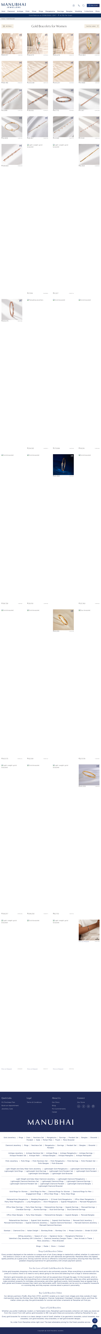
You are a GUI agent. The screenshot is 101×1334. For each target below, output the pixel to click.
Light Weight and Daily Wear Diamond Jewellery (35, 1179)
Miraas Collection (75, 1231)
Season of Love (40, 1236)
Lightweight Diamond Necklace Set (25, 1181)
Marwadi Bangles (87, 1215)
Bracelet (93, 1137)
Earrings (60, 11)
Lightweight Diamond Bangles (79, 1184)
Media (46, 1246)
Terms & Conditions (34, 1102)
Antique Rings (51, 1153)
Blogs (38, 1246)
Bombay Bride (47, 1231)
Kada (38, 1140)
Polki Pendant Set (88, 1161)
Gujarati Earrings (71, 1207)
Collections (88, 11)
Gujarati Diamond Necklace (61, 1223)
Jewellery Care (7, 1109)
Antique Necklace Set (34, 1153)
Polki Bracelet (57, 1163)
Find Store (94, 5)
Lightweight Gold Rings (13, 1171)
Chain (28, 1137)
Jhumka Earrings (40, 1209)
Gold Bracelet (10, 18)
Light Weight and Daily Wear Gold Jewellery (23, 1169)
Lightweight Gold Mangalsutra (55, 1169)
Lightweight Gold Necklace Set (82, 1169)
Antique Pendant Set (18, 1155)
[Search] (83, 5)
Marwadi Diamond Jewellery (86, 1223)
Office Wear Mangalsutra (84, 1199)
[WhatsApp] (74, 5)
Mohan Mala (47, 1140)
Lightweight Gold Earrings (36, 1171)
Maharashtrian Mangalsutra (17, 1199)
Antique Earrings (86, 1153)
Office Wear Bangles (15, 1215)
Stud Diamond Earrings (76, 1209)
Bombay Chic (60, 1231)
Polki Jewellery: (12, 1161)
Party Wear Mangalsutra (14, 1202)
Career (54, 1112)
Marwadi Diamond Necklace (50, 1225)
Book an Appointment (10, 1105)
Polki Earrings (72, 1161)
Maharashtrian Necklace (18, 1220)
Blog (54, 1105)
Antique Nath (34, 1155)
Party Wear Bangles (34, 1215)
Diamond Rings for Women (59, 1191)
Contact (61, 1246)
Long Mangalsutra (34, 1202)
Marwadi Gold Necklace (13, 1223)
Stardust (7, 1231)
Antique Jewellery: (15, 1153)
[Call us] (79, 5)
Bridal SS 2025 (91, 1231)
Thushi (57, 1140)
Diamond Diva (18, 1231)
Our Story (55, 1102)
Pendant (30, 1140)
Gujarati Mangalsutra (69, 1202)
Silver (34, 11)
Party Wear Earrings (34, 1207)
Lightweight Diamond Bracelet (50, 1186)
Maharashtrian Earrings (53, 1207)
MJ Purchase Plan (8, 1102)
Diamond (11, 11)
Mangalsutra (50, 11)
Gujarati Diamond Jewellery (36, 1223)
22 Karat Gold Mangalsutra (61, 1199)
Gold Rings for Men (38, 1191)
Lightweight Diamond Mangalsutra (71, 1179)
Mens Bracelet (68, 1140)
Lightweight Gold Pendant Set (61, 1171)
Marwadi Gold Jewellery (82, 1220)
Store (53, 1246)
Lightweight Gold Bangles (38, 1173)
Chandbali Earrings (23, 1209)
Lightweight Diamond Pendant (52, 1184)
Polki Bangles (43, 1163)
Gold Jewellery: (10, 1137)
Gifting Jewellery (25, 1236)
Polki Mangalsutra (57, 1161)
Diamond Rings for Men (82, 1191)
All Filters (9, 26)
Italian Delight (32, 1231)
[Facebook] (83, 1106)
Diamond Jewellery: (13, 1145)
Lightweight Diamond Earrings (78, 1181)
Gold (3, 11)
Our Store (81, 1102)
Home (3, 18)
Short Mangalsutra (50, 1202)
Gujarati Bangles (71, 1215)
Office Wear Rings (51, 1194)
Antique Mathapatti (83, 1155)
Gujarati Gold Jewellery (40, 1220)
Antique (20, 11)
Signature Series (56, 1236)
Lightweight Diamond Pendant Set (23, 1184)
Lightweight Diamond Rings (53, 1181)
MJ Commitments (59, 1109)
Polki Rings (25, 1161)
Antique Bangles (49, 1155)
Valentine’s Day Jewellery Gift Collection (25, 1238)
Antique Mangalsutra (68, 1153)
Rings (41, 11)
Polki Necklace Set (40, 1161)
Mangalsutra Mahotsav (74, 1236)
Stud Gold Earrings (56, 1209)
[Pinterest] (93, 1106)
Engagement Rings (33, 1194)
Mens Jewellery (43, 1241)
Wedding (78, 11)
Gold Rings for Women (18, 1191)
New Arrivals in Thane (83, 1238)
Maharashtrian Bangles (53, 1215)
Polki (27, 11)
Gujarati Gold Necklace (61, 1220)
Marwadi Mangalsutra (88, 1202)
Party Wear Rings (68, 1194)
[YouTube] (78, 1106)
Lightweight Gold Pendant (86, 1171)
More (97, 11)
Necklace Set (38, 1137)
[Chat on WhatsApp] (95, 1327)
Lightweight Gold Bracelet (62, 1173)
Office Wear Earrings (14, 1207)
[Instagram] (88, 1106)
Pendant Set (73, 1137)
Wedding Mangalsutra (39, 1199)
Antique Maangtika (65, 1155)
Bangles (69, 11)
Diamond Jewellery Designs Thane (58, 1238)
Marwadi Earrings (88, 1207)
